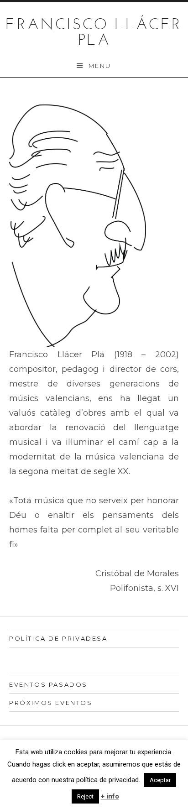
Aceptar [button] (160, 780)
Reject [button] (85, 796)
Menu (100, 65)
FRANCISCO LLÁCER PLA (93, 33)
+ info (110, 796)
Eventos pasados (48, 684)
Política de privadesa (58, 638)
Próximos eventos (51, 702)
